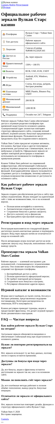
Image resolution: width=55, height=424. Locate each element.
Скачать (5, 5)
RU (24, 414)
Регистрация (22, 5)
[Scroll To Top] (2, 422)
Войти (12, 5)
